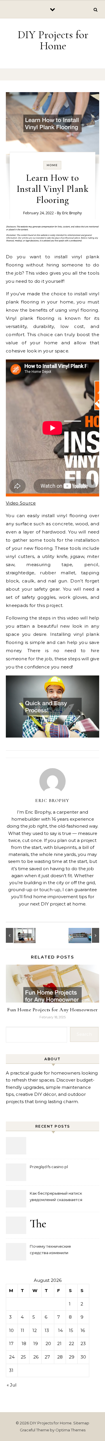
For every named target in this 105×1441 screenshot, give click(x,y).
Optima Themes (70, 1430)
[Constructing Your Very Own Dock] (86, 935)
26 (35, 1357)
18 (24, 1343)
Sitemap (81, 1423)
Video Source (21, 503)
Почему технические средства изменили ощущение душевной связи (56, 1250)
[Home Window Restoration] (19, 935)
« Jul (11, 1385)
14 (60, 1330)
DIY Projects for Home (53, 40)
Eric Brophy (72, 212)
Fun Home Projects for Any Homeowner (52, 1009)
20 (48, 1343)
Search (84, 1034)
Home (52, 165)
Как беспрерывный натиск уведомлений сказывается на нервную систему (56, 1197)
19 (35, 1343)
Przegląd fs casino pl (49, 1166)
